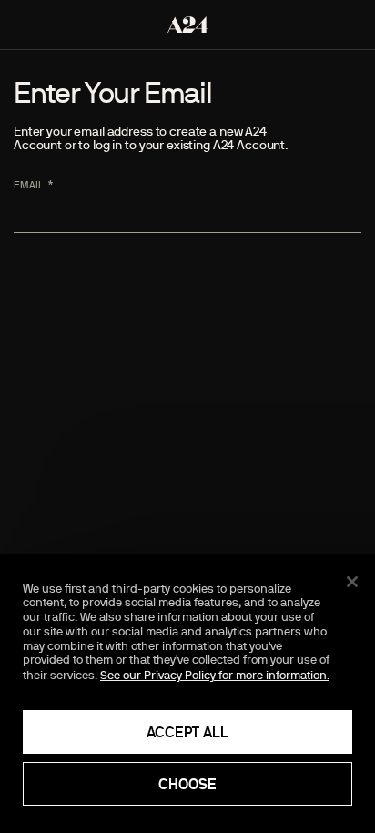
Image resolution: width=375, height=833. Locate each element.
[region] (187, 693)
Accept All (187, 732)
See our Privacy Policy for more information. (214, 674)
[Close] (352, 582)
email (29, 184)
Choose (187, 784)
